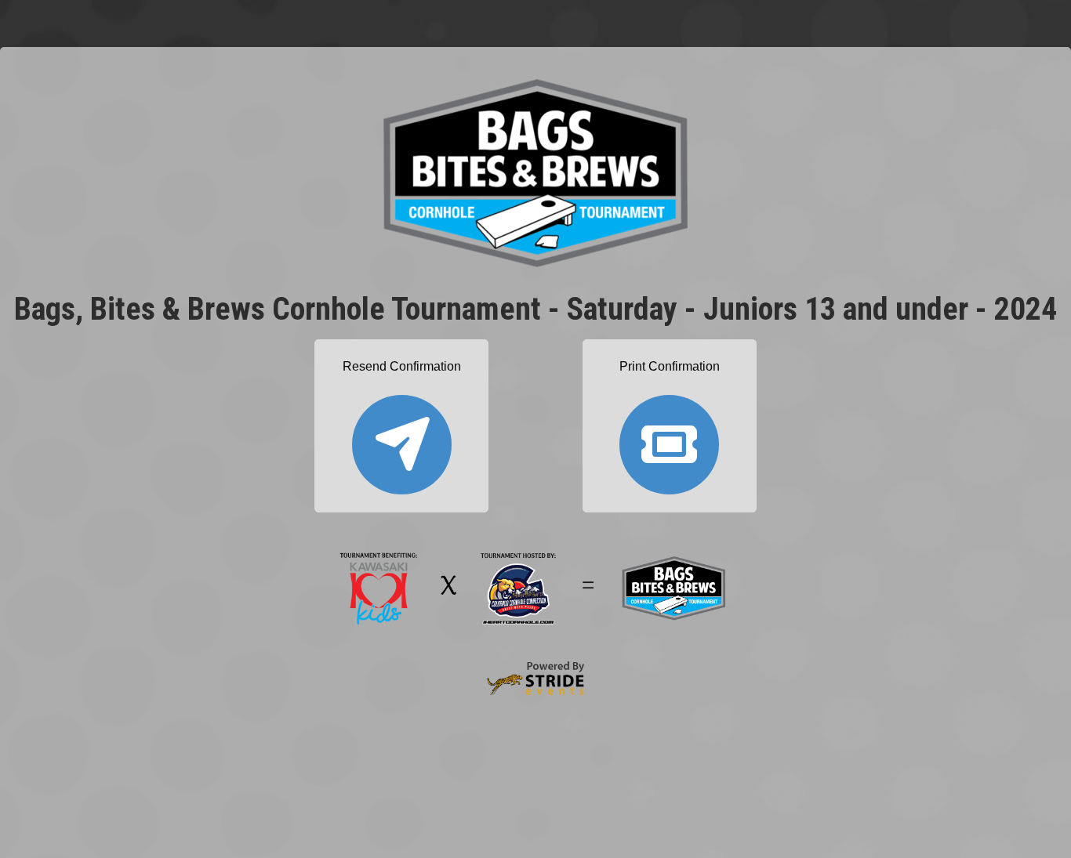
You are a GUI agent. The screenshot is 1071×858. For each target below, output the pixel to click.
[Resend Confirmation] (401, 437)
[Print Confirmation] (670, 437)
